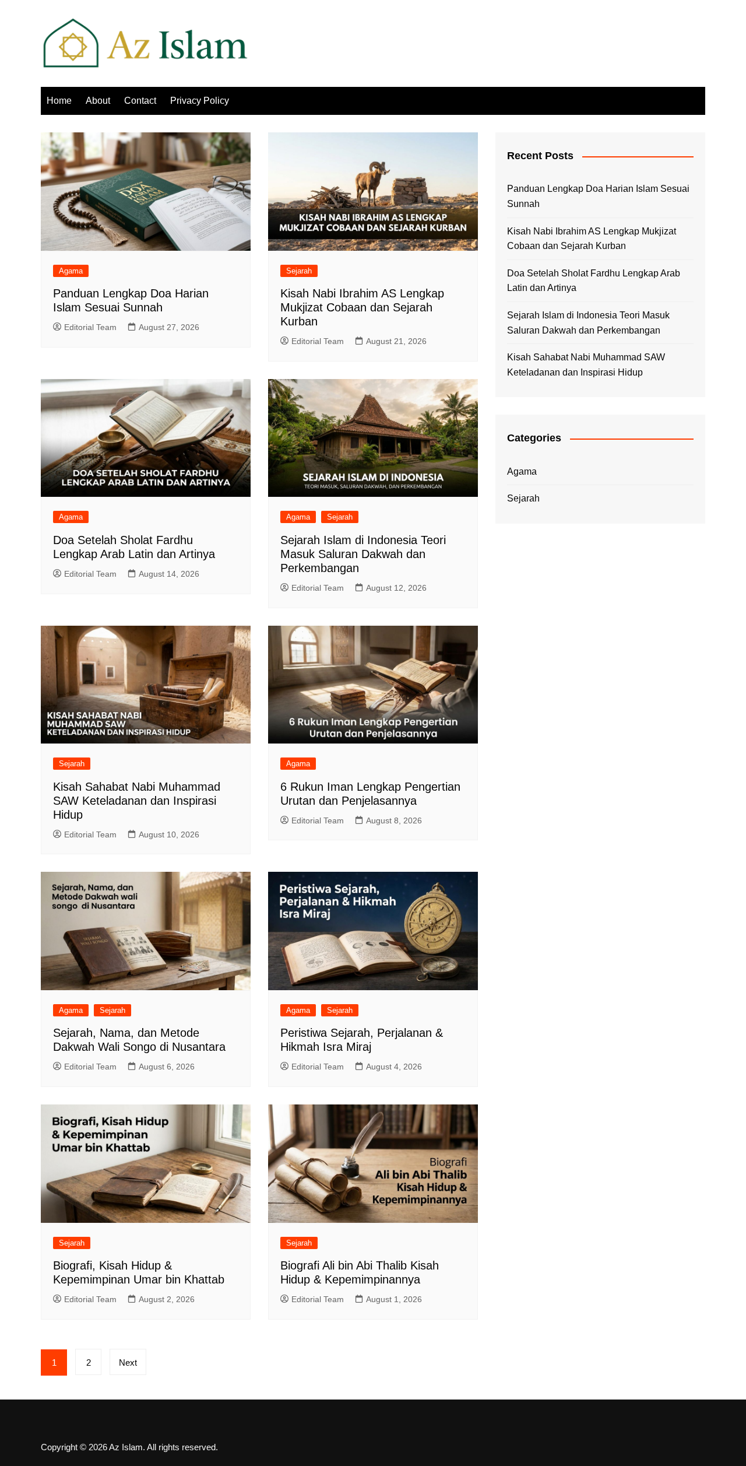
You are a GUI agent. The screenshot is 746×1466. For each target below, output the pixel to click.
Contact (140, 101)
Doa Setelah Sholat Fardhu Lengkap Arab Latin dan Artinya (593, 280)
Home (59, 101)
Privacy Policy (199, 101)
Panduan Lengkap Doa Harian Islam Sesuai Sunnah (598, 196)
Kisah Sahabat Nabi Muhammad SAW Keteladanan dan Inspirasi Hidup (136, 800)
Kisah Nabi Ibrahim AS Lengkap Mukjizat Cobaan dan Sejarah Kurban (362, 307)
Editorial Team (90, 327)
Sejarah (299, 270)
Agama (71, 270)
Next (128, 1362)
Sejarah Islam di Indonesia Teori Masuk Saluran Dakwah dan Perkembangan (363, 554)
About (98, 101)
